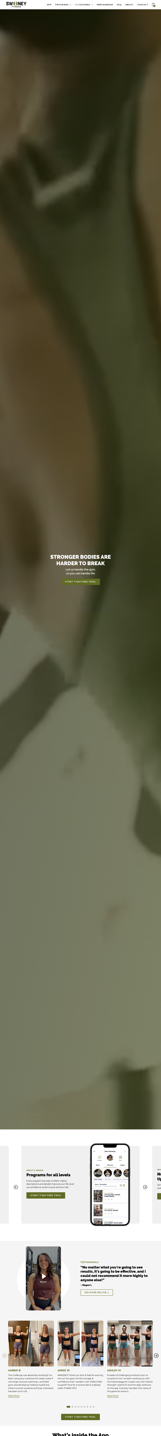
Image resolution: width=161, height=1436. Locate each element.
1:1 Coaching (82, 4)
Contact (142, 4)
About (129, 4)
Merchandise (105, 4)
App (49, 4)
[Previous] (5, 1355)
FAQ (119, 4)
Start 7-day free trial (80, 582)
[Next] (156, 1355)
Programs (62, 4)
